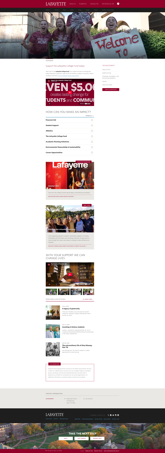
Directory (77, 419)
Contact (55, 418)
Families (88, 10)
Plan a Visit (49, 418)
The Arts (57, 10)
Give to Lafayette (110, 89)
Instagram (116, 415)
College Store (98, 419)
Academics (83, 4)
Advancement (108, 65)
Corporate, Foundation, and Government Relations (110, 77)
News (64, 10)
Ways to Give (106, 69)
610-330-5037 (89, 398)
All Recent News (87, 299)
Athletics (48, 10)
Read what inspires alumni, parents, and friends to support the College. (67, 246)
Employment (107, 419)
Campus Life (94, 4)
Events (72, 10)
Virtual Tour (115, 419)
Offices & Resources (87, 419)
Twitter (108, 415)
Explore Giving (106, 73)
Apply (66, 438)
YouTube (113, 415)
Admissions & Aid (108, 4)
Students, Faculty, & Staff (108, 10)
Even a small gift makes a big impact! (68, 75)
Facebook (111, 415)
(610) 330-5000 (64, 418)
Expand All (89, 115)
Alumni (95, 10)
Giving (79, 10)
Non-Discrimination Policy (111, 451)
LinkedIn (118, 415)
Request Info (97, 438)
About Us (72, 4)
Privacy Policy (98, 451)
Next (91, 291)
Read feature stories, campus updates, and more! (61, 196)
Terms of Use (89, 451)
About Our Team (107, 85)
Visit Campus (82, 438)
